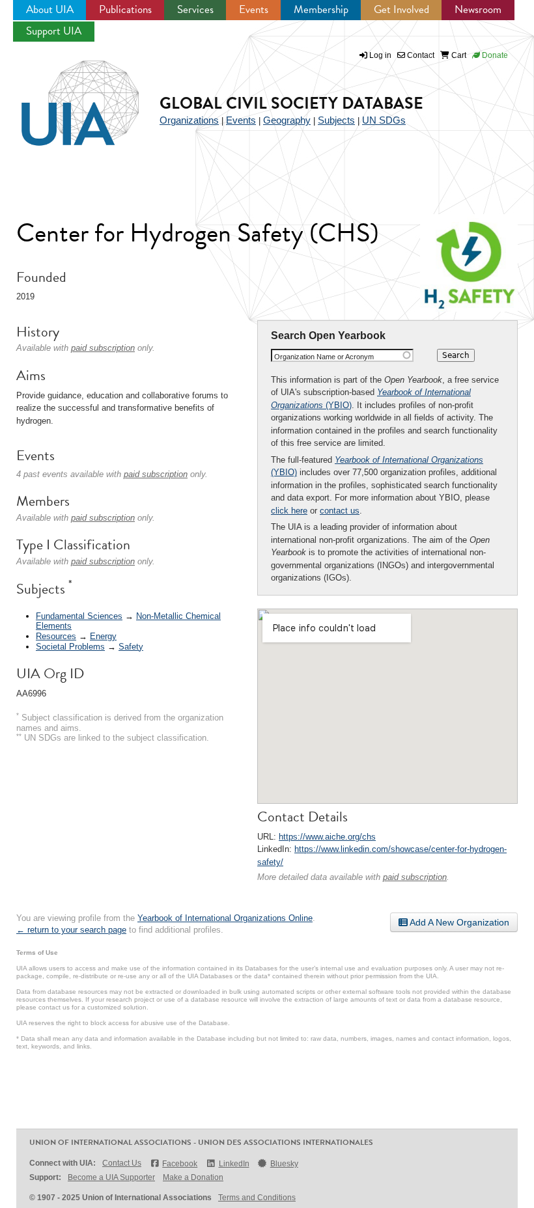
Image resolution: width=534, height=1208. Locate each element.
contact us (339, 510)
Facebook (179, 1163)
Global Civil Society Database (291, 103)
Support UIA (53, 31)
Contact (419, 55)
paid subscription (415, 877)
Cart (457, 55)
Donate (494, 55)
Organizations (189, 120)
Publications (125, 9)
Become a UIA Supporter (111, 1177)
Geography (287, 120)
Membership (321, 9)
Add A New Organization (458, 922)
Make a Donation (193, 1177)
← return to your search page (71, 930)
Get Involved (401, 9)
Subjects (336, 120)
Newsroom (478, 9)
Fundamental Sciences (79, 616)
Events (253, 9)
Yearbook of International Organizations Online (225, 918)
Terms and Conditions (257, 1197)
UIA (65, 95)
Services (195, 9)
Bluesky (284, 1163)
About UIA (50, 9)
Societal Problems (70, 647)
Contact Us (121, 1163)
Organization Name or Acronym (324, 357)
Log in (380, 55)
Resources (56, 636)
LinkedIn (234, 1163)
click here (289, 510)
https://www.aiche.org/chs (327, 837)
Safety (131, 647)
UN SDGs (384, 120)
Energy (103, 636)
